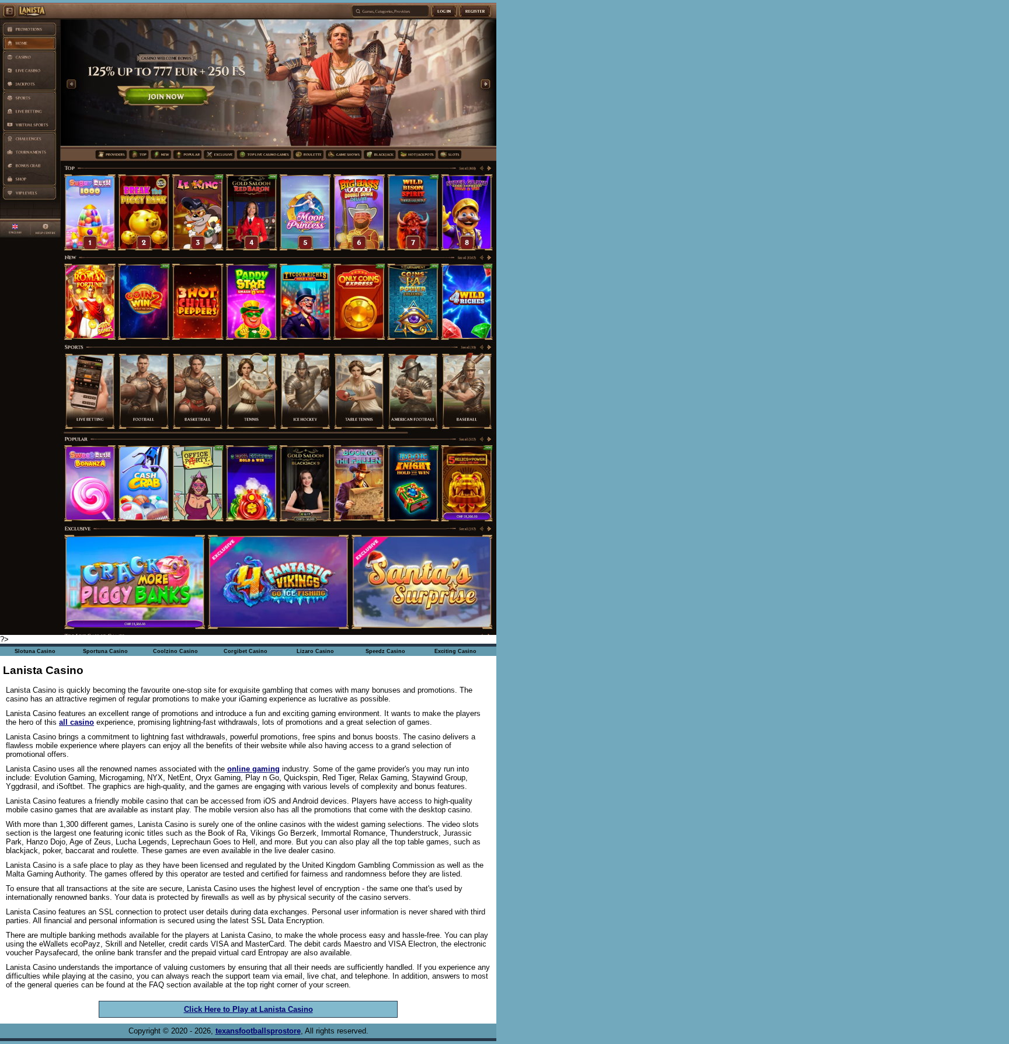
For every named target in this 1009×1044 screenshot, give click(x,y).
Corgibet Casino (245, 651)
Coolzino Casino (175, 651)
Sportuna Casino (105, 651)
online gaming (253, 768)
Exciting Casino (455, 651)
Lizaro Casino (315, 651)
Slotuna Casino (35, 651)
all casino (76, 722)
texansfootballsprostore (258, 1030)
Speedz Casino (385, 651)
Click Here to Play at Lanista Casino (248, 1009)
